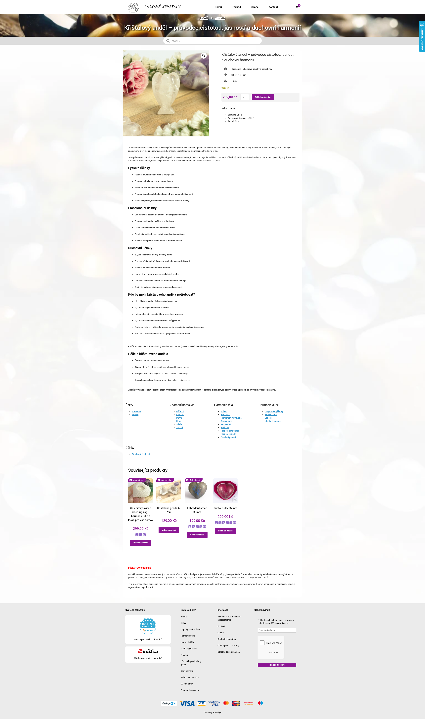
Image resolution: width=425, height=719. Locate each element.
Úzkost (268, 418)
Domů (218, 7)
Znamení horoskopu (190, 690)
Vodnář (179, 427)
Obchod (236, 7)
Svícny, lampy (187, 683)
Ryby (178, 421)
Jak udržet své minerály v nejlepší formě (229, 618)
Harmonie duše (188, 636)
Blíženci (180, 411)
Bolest (224, 411)
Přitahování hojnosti (141, 454)
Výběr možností (169, 530)
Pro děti (184, 655)
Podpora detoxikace (230, 431)
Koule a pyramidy (189, 648)
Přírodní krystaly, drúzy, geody (191, 663)
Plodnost (225, 427)
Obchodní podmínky (226, 639)
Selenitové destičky (190, 677)
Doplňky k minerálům (190, 629)
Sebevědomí (271, 414)
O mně (255, 7)
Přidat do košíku (262, 97)
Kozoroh (180, 414)
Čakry (183, 623)
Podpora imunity (228, 434)
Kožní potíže (226, 421)
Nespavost (226, 424)
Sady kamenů (187, 671)
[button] (204, 56)
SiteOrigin (217, 712)
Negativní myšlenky (274, 411)
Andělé (220, 18)
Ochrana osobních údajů (228, 652)
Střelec (179, 424)
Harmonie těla (187, 642)
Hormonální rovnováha (231, 418)
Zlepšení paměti (228, 437)
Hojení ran (225, 414)
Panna (179, 418)
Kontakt (273, 7)
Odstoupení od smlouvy (228, 645)
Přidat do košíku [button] (140, 543)
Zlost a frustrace (273, 421)
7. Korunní (136, 411)
